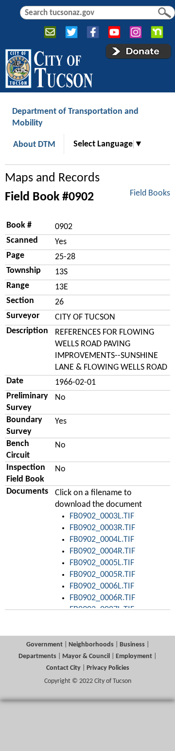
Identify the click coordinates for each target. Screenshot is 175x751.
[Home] (49, 66)
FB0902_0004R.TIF (102, 551)
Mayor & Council (86, 656)
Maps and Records (52, 178)
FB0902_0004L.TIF (102, 540)
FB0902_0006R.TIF (102, 598)
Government (44, 644)
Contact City (63, 668)
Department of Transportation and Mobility (75, 117)
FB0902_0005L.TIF (102, 563)
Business (132, 644)
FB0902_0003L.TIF (102, 516)
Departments (37, 656)
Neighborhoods (91, 644)
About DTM (34, 145)
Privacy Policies (108, 668)
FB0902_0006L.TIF (102, 586)
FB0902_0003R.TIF (102, 528)
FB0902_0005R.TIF (102, 575)
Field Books (150, 193)
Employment (134, 656)
